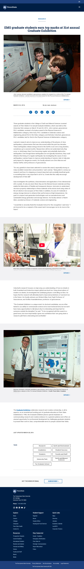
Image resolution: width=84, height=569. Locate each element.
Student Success (61, 450)
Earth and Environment (61, 446)
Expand (66, 100)
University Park (42, 459)
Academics (42, 450)
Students (42, 454)
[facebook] (30, 112)
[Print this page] (53, 112)
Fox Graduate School (42, 464)
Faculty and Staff (61, 454)
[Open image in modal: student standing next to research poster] (42, 358)
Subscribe (52, 481)
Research (42, 19)
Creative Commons (37, 97)
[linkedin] (41, 112)
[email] (47, 112)
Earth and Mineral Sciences (61, 459)
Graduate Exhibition (23, 410)
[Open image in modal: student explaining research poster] (42, 63)
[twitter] (36, 112)
